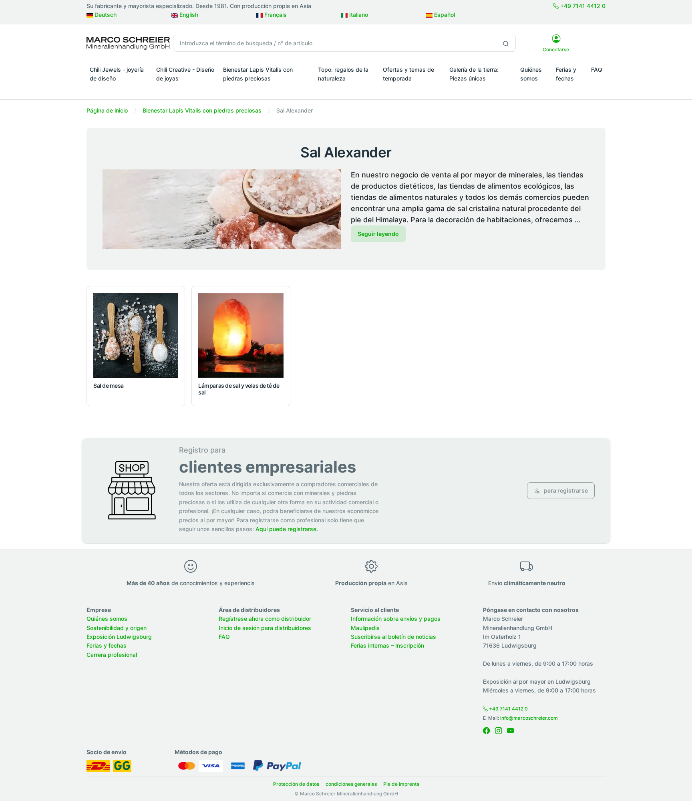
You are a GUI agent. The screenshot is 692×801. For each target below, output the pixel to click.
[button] (119, 90)
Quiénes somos (531, 74)
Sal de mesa (108, 385)
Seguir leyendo (378, 233)
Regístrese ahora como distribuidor (265, 618)
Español (443, 14)
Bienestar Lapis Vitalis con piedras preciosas (258, 74)
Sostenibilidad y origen (116, 627)
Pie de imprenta (401, 784)
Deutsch (105, 14)
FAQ (596, 69)
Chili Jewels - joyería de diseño (117, 74)
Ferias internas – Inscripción (387, 645)
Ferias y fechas (566, 74)
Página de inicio (107, 110)
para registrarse (565, 490)
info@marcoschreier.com (529, 718)
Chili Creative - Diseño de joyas (185, 74)
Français (275, 14)
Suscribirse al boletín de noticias (393, 636)
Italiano (358, 14)
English (188, 14)
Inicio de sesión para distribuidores (265, 627)
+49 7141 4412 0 (582, 5)
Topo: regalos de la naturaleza (343, 74)
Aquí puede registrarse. (286, 528)
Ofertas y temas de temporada (408, 74)
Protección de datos (296, 784)
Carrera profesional (111, 654)
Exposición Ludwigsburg (119, 636)
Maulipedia (365, 627)
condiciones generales (351, 784)
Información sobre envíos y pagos (396, 618)
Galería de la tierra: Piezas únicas (474, 74)
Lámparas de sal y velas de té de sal (238, 389)
